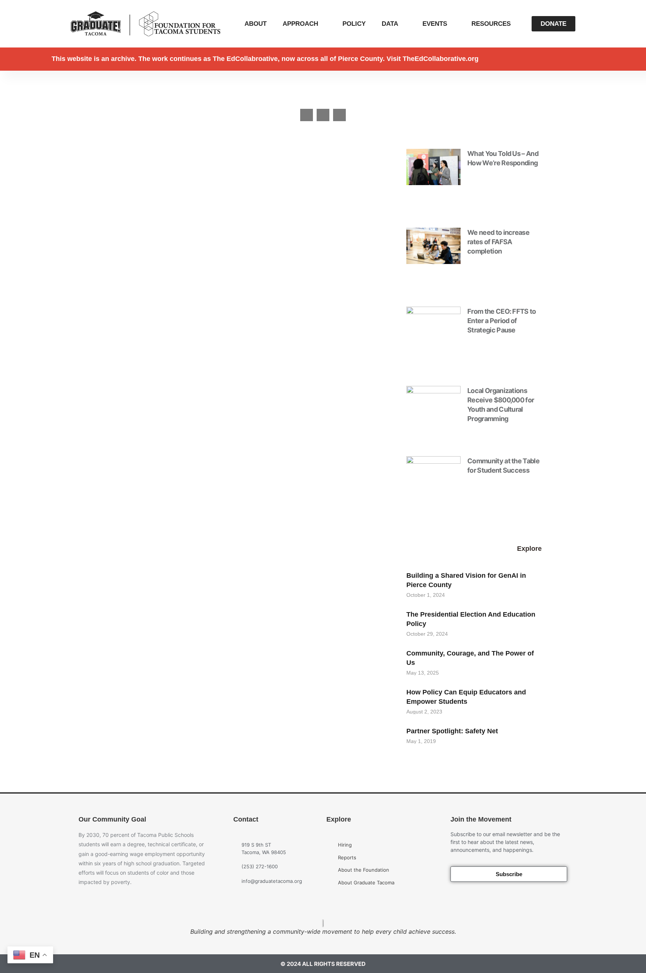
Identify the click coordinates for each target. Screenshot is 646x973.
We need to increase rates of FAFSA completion (498, 241)
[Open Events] (452, 24)
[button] (306, 115)
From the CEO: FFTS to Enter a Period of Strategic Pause (501, 320)
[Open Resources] (516, 24)
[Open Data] (403, 24)
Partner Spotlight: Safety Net (452, 731)
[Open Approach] (323, 24)
